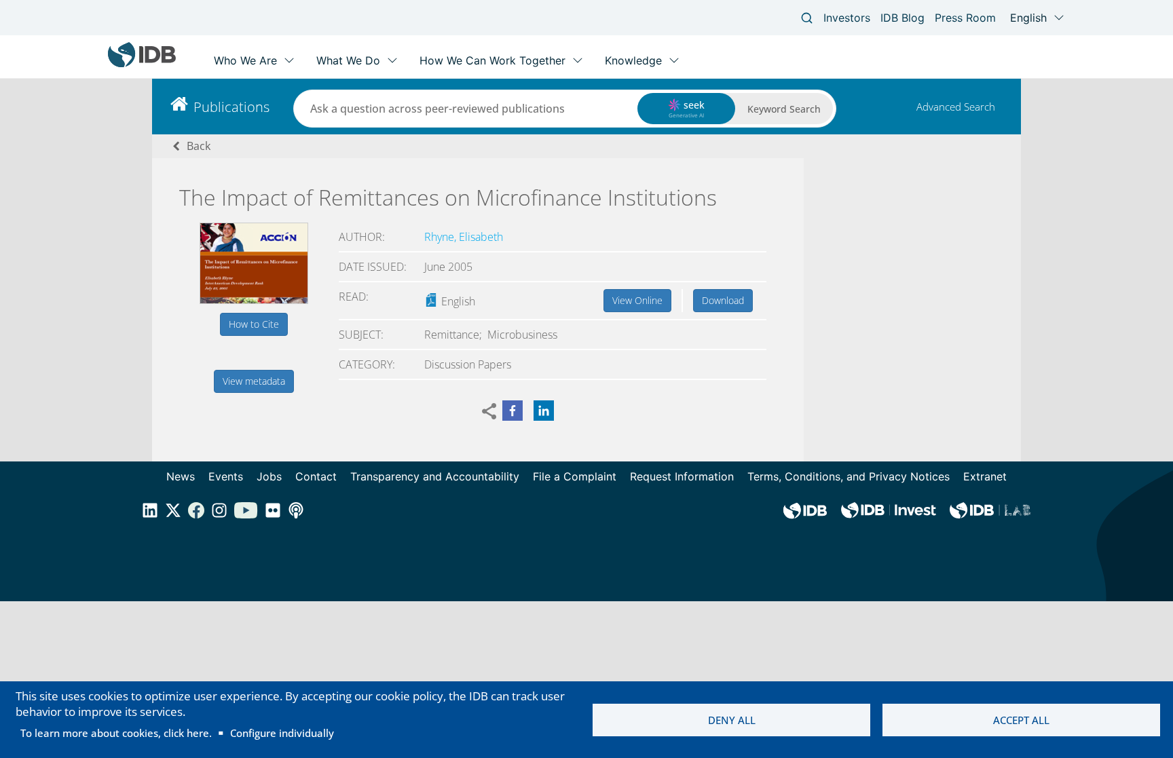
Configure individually (282, 733)
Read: (354, 296)
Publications (231, 107)
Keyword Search (784, 108)
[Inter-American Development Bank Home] (142, 64)
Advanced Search (955, 106)
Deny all (732, 720)
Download (723, 300)
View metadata (254, 381)
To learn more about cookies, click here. (116, 733)
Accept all (1021, 720)
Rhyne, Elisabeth (463, 236)
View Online (637, 300)
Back (198, 145)
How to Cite (254, 324)
